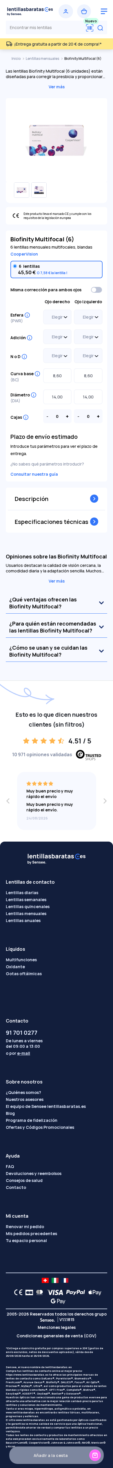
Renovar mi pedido (25, 1226)
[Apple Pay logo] (93, 1292)
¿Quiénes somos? (23, 1092)
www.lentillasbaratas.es (22, 1412)
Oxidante (15, 966)
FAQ (10, 1166)
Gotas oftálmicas (24, 973)
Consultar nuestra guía (34, 474)
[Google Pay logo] (56, 1301)
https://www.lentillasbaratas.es (27, 1375)
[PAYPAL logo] (74, 1292)
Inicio (16, 58)
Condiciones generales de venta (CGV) (56, 1335)
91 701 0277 (21, 1032)
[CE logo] (16, 1292)
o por (18, 1053)
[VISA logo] (53, 1292)
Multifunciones (21, 959)
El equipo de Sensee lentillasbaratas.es (46, 1106)
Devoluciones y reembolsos (33, 1173)
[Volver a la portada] (30, 11)
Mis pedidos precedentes (31, 1233)
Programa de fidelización (31, 1120)
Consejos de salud (24, 1180)
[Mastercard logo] (38, 1292)
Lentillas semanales (26, 899)
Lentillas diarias (22, 892)
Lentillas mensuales (43, 58)
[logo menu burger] (104, 11)
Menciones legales (57, 1327)
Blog (10, 1113)
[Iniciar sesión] (66, 11)
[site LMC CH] (45, 1280)
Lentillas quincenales (28, 906)
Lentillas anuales (23, 920)
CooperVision (24, 254)
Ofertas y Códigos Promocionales (40, 1127)
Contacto (16, 1187)
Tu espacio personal (26, 1240)
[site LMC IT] (55, 1280)
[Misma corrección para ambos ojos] (97, 290)
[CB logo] (27, 1292)
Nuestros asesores (24, 1099)
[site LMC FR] (64, 1280)
